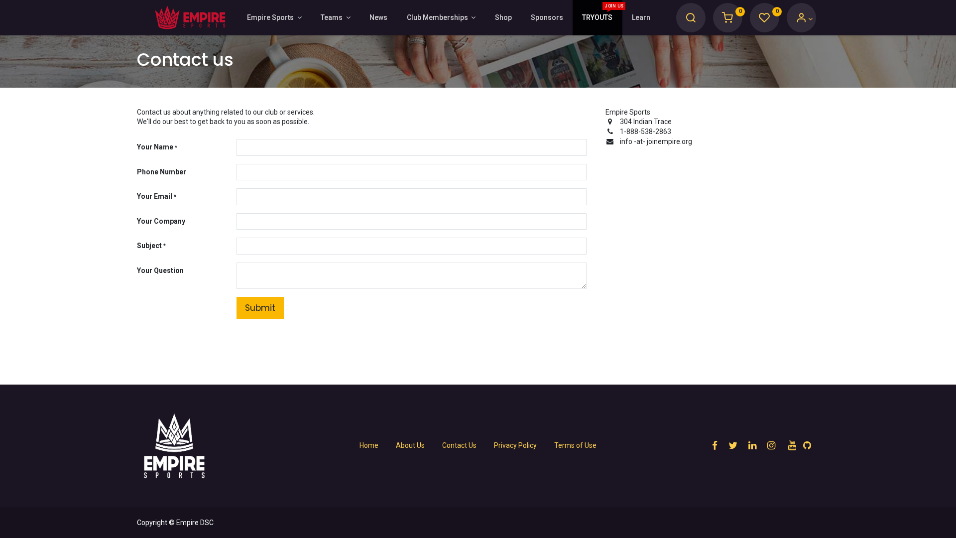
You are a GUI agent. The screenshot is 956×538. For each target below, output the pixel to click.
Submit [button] (260, 308)
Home (368, 445)
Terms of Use (575, 445)
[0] (727, 19)
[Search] (690, 19)
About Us (410, 445)
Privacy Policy (515, 445)
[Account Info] (804, 19)
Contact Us (459, 445)
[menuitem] (378, 17)
